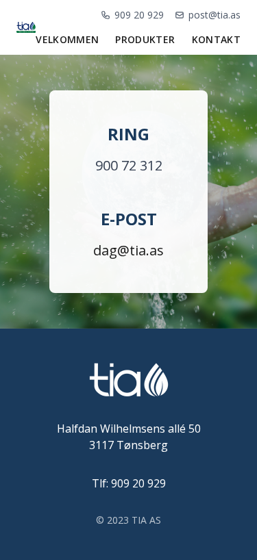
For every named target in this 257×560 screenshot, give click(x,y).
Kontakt (216, 39)
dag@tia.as (128, 250)
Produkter (145, 39)
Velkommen (67, 39)
